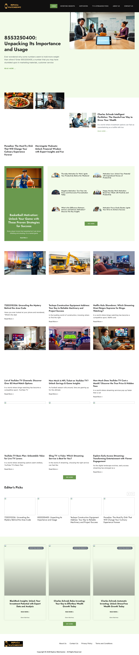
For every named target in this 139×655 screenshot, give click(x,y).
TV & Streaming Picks (100, 6)
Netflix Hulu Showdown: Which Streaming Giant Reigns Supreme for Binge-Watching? (113, 308)
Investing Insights (67, 6)
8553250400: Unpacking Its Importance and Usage (32, 43)
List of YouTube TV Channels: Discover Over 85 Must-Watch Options (23, 382)
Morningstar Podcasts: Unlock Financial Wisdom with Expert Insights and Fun (49, 148)
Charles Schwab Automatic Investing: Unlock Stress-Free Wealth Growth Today (114, 603)
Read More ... (10, 68)
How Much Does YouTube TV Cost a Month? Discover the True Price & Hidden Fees (113, 383)
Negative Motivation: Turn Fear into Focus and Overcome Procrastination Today (74, 193)
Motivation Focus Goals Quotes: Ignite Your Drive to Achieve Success (116, 209)
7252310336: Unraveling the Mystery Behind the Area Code (22, 307)
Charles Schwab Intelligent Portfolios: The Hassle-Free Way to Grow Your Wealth (115, 117)
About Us (116, 6)
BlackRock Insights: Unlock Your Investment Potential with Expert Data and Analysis (25, 603)
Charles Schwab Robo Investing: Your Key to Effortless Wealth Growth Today (69, 603)
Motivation (83, 6)
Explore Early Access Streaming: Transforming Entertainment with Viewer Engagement (112, 458)
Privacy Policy (86, 643)
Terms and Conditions (104, 643)
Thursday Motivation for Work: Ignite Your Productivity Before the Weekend (75, 175)
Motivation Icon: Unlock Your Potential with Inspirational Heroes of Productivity (116, 176)
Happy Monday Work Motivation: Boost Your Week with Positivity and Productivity (116, 193)
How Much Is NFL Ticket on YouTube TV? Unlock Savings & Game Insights (69, 382)
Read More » (24, 237)
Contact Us (128, 6)
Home (54, 6)
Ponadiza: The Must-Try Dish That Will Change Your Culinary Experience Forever (18, 150)
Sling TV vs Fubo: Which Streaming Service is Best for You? (66, 457)
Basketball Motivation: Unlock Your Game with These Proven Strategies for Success (24, 220)
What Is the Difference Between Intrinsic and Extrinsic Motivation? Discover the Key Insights (73, 210)
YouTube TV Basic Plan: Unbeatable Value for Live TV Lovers (24, 457)
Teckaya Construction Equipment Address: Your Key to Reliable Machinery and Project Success (69, 308)
